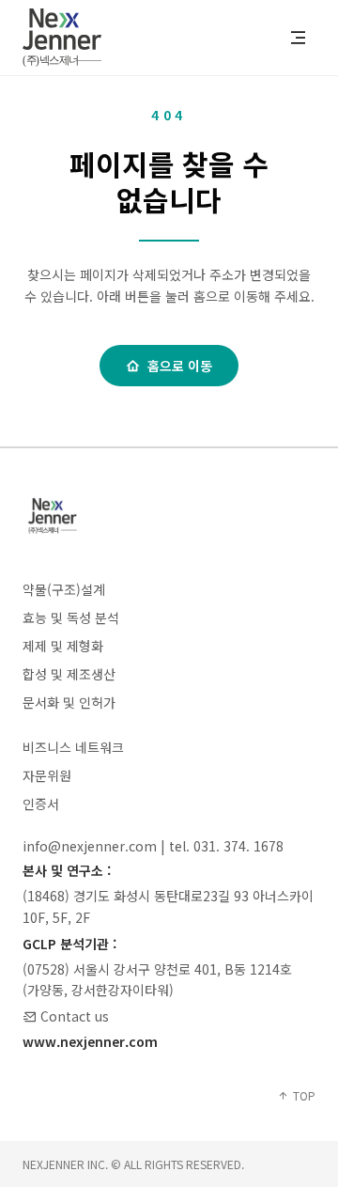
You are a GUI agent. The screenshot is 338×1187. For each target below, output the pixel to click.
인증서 (41, 803)
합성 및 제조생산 (69, 673)
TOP (304, 1095)
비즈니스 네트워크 (73, 747)
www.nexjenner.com (90, 1041)
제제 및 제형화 (63, 645)
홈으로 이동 (179, 365)
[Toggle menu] (298, 37)
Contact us (74, 1016)
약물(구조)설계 (64, 589)
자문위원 (47, 775)
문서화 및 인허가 (69, 702)
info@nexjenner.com (90, 845)
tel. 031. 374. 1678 (226, 845)
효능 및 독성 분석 (71, 617)
